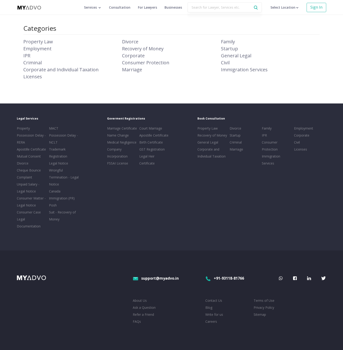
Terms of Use (264, 300)
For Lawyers (147, 7)
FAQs (137, 321)
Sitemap (260, 314)
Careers (211, 321)
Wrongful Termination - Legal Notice (64, 177)
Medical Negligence (121, 142)
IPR (26, 55)
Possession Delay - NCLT (63, 138)
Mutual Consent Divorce (29, 159)
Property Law (38, 41)
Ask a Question (144, 307)
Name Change (118, 135)
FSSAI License (117, 163)
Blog (208, 307)
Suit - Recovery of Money (62, 215)
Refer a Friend (143, 314)
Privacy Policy (264, 307)
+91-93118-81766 (229, 278)
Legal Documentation (29, 222)
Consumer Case (29, 212)
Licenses (32, 76)
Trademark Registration (58, 152)
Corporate (133, 55)
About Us (140, 300)
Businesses (173, 7)
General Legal (236, 55)
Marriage (132, 69)
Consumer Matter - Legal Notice (31, 201)
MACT (53, 128)
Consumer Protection (145, 62)
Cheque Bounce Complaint (29, 173)
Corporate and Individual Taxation (61, 69)
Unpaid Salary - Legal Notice (28, 187)
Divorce (130, 41)
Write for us (214, 314)
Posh (53, 205)
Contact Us (213, 300)
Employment (37, 48)
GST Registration (152, 149)
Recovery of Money (143, 48)
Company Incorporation (117, 152)
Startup (229, 48)
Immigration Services (244, 69)
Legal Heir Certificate (147, 159)
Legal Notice (58, 163)
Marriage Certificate (122, 128)
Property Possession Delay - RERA (31, 135)
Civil (225, 62)
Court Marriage (150, 128)
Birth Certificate (151, 142)
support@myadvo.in (160, 278)
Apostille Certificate (31, 149)
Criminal (32, 62)
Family (228, 41)
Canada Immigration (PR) (62, 194)
